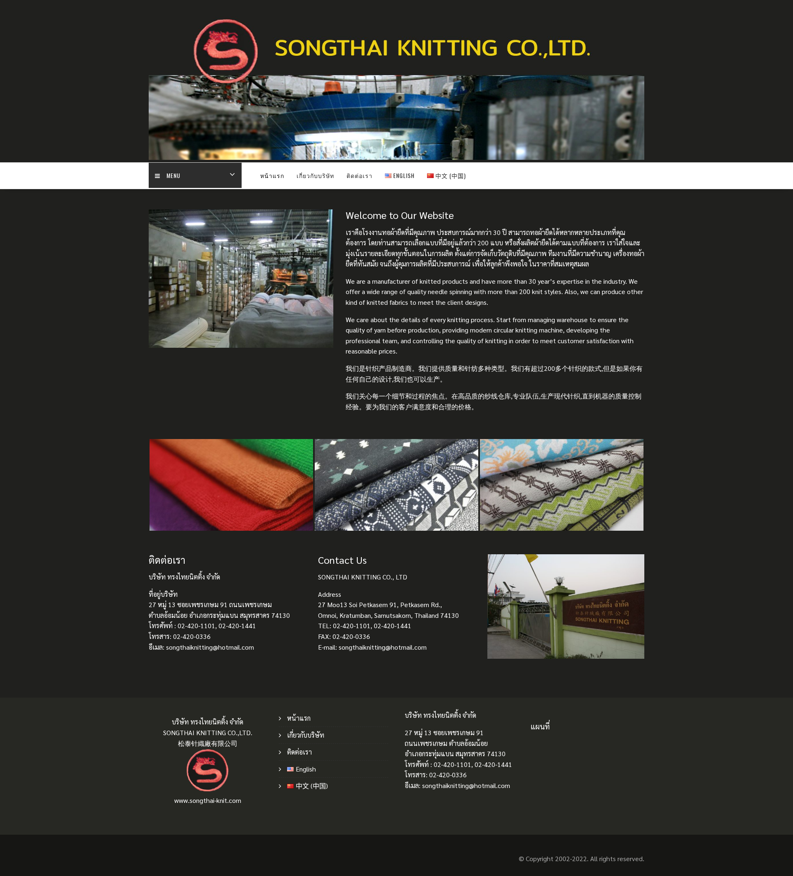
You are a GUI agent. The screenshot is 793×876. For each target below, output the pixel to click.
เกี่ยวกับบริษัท (315, 175)
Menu (173, 175)
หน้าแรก (272, 175)
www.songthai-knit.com (207, 800)
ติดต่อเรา (360, 175)
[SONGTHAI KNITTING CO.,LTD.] (396, 157)
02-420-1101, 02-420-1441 (473, 764)
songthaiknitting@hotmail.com (466, 785)
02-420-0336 (448, 774)
